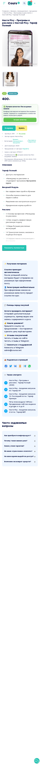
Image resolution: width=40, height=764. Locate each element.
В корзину (9, 128)
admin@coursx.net (13, 350)
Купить (22, 128)
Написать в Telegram (14, 348)
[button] (36, 760)
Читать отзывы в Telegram (16, 341)
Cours (13, 3)
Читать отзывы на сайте (15, 338)
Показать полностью (14, 248)
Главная (5, 11)
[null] (6, 366)
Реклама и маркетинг (32, 141)
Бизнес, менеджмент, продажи (24, 11)
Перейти (26, 149)
